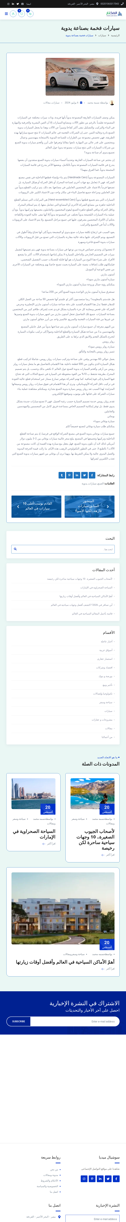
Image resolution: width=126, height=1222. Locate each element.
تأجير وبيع (107, 684)
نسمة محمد (93, 102)
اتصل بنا (54, 1191)
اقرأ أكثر (110, 854)
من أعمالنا (107, 737)
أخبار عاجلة (106, 641)
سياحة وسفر (105, 702)
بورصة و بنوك (105, 676)
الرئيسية (115, 35)
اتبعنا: (28, 4)
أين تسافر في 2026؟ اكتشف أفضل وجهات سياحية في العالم (81, 604)
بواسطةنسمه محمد (102, 818)
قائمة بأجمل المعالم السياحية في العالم (92, 613)
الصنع (101, 483)
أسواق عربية (105, 650)
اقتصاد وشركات (104, 667)
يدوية (84, 483)
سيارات (102, 35)
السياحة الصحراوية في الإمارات (96, 587)
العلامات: (109, 483)
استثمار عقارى (104, 658)
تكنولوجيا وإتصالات (102, 693)
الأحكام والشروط (49, 1180)
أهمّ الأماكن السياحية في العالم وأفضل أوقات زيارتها (86, 596)
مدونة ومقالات (50, 1175)
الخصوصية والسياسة (47, 1186)
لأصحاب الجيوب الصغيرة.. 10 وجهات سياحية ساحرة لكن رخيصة (79, 578)
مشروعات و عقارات (102, 719)
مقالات (47, 102)
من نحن (54, 1169)
